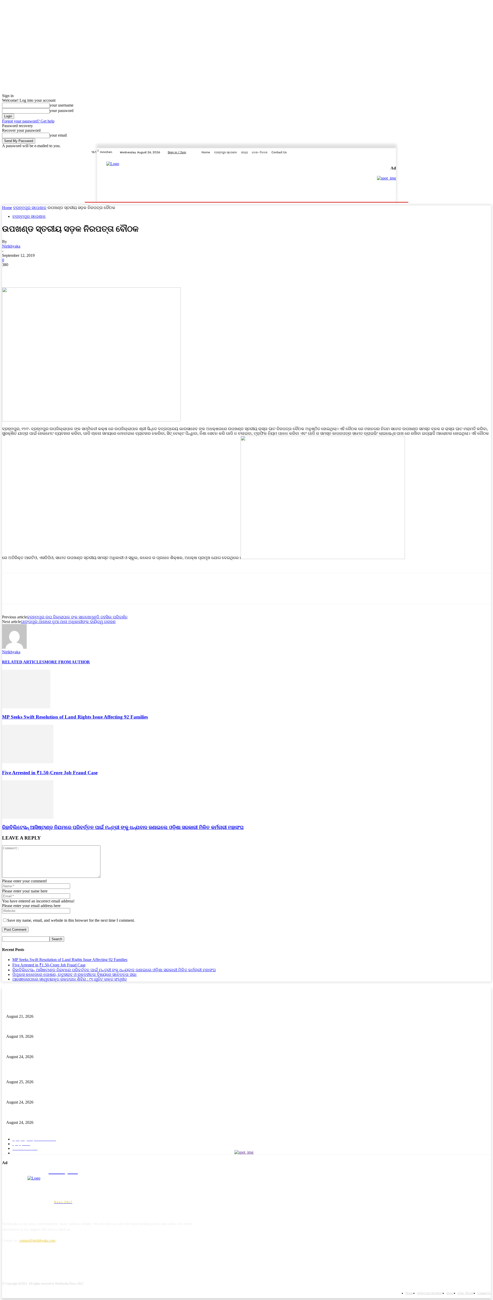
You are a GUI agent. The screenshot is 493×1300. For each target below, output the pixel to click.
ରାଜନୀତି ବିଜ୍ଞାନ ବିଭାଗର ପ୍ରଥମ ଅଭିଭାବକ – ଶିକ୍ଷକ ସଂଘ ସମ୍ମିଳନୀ (54, 1028)
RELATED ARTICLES (23, 662)
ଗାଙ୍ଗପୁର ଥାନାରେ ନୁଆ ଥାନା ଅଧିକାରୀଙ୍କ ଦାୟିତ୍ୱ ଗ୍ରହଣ (68, 621)
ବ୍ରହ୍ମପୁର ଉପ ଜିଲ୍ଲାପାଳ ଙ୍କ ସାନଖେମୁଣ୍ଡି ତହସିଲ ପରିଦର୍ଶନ (77, 617)
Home (7, 207)
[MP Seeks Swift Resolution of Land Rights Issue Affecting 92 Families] (26, 707)
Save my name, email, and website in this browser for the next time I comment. (71, 920)
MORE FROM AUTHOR (67, 662)
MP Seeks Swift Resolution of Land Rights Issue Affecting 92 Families (75, 717)
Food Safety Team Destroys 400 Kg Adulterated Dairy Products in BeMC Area (63, 1008)
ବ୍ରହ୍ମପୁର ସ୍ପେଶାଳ (29, 207)
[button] (396, 196)
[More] (84, 272)
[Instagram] (380, 152)
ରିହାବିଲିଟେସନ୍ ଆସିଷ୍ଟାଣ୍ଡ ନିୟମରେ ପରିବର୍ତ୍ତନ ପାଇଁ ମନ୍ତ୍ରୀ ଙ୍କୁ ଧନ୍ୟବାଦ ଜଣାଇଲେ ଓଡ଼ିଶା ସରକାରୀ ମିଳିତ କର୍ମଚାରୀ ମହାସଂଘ (123, 827)
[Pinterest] (47, 272)
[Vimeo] (393, 152)
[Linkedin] (33, 1264)
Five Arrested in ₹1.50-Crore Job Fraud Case (50, 772)
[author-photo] (14, 647)
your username (61, 105)
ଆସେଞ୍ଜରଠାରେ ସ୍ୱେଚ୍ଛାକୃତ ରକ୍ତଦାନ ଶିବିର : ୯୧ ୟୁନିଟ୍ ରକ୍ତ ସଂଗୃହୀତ (69, 979)
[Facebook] (374, 152)
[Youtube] (399, 152)
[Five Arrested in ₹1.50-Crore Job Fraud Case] (27, 762)
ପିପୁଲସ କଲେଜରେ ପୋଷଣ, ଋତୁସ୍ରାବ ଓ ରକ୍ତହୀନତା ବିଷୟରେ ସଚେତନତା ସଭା (74, 974)
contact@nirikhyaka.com (37, 1240)
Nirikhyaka (11, 246)
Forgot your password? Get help (28, 121)
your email (58, 135)
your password (61, 110)
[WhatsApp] (66, 272)
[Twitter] (387, 152)
